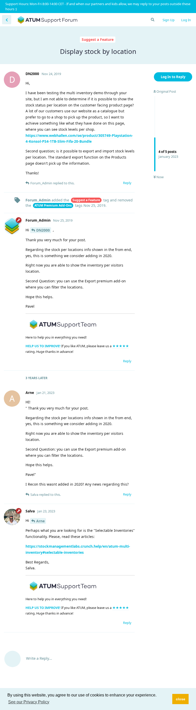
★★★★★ (120, 346)
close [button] (180, 699)
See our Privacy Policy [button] (28, 702)
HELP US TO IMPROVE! (43, 346)
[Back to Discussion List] (6, 19)
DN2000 (43, 230)
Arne (40, 521)
